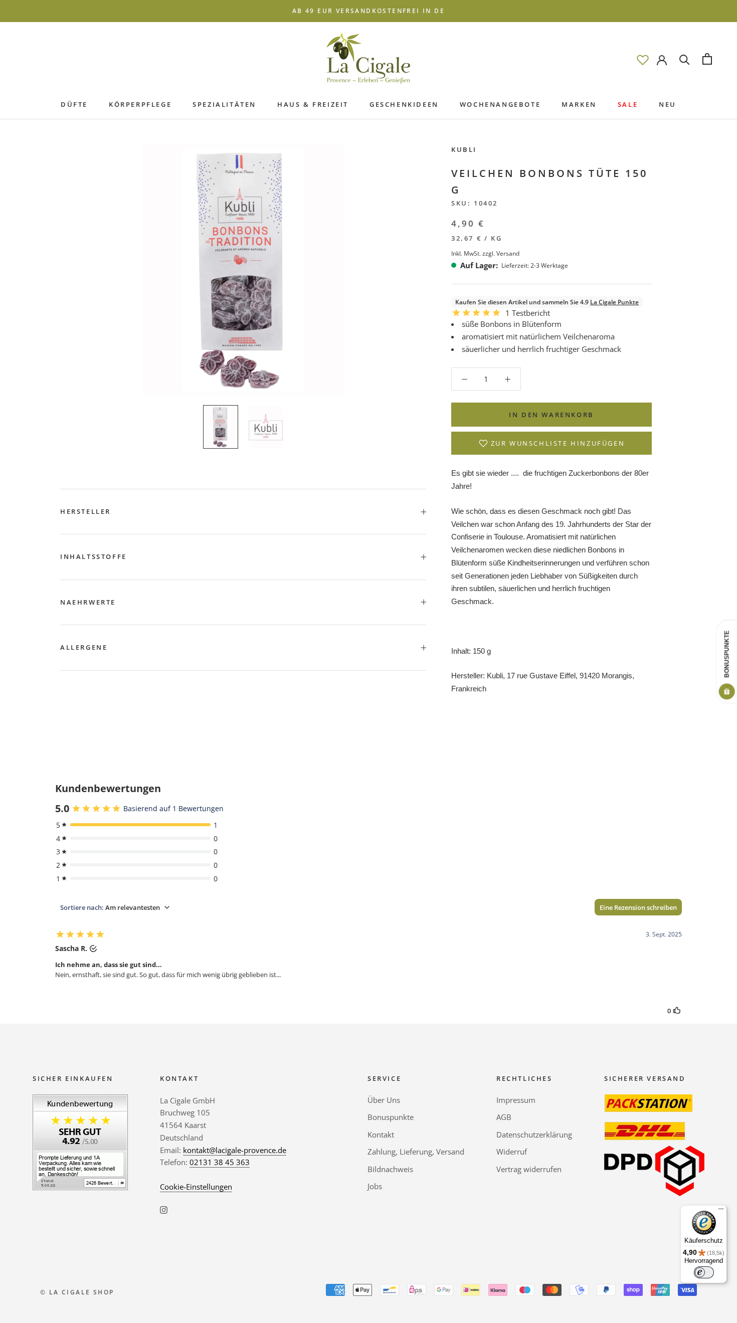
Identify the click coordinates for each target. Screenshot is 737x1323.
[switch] (704, 1272)
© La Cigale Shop (77, 1292)
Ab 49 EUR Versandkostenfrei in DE (368, 11)
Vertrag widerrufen (529, 1169)
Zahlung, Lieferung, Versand (415, 1152)
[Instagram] (163, 1209)
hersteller (85, 511)
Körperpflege (140, 104)
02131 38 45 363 (220, 1162)
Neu (667, 104)
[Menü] (721, 1211)
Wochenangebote (500, 104)
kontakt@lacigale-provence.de (234, 1150)
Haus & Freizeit (312, 104)
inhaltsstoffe (93, 556)
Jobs (374, 1186)
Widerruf (511, 1152)
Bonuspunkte (390, 1117)
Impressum (515, 1100)
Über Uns (383, 1100)
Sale (628, 104)
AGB (503, 1117)
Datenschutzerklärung (534, 1134)
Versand (507, 253)
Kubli (464, 149)
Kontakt (380, 1134)
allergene (83, 647)
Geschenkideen (404, 104)
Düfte (74, 104)
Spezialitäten (224, 104)
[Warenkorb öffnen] (707, 59)
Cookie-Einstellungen (196, 1187)
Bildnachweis (390, 1169)
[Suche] (684, 59)
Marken (579, 104)
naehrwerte (88, 602)
